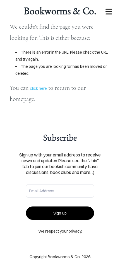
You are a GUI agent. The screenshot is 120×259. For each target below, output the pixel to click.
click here (38, 88)
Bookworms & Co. (60, 10)
